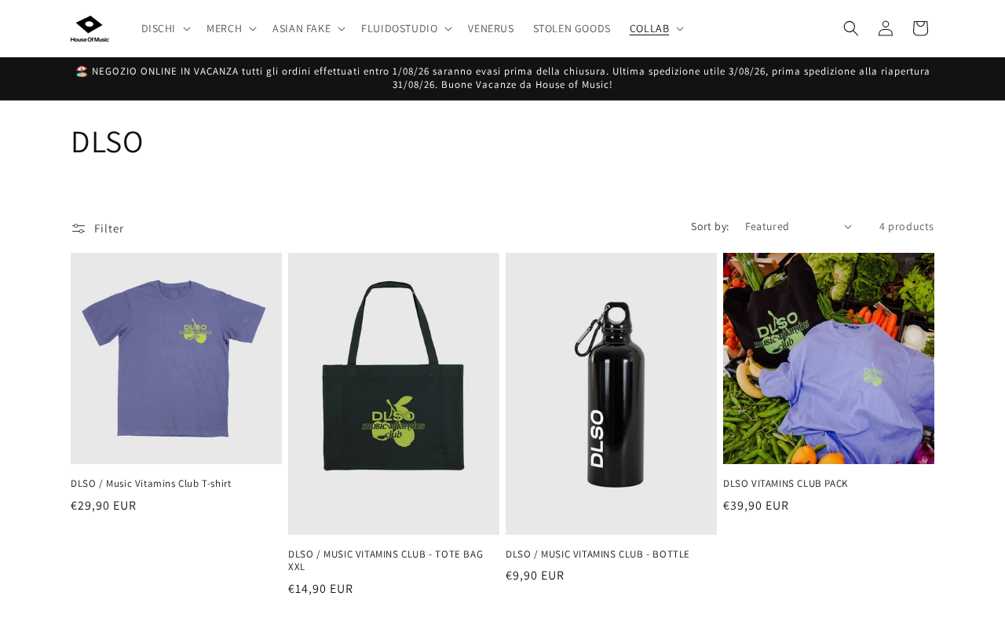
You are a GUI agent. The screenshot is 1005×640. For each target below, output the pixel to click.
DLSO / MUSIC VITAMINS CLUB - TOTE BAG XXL (385, 561)
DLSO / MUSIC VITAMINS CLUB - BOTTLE (598, 554)
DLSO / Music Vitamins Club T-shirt (151, 483)
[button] (165, 28)
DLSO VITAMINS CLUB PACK (785, 483)
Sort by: (710, 226)
